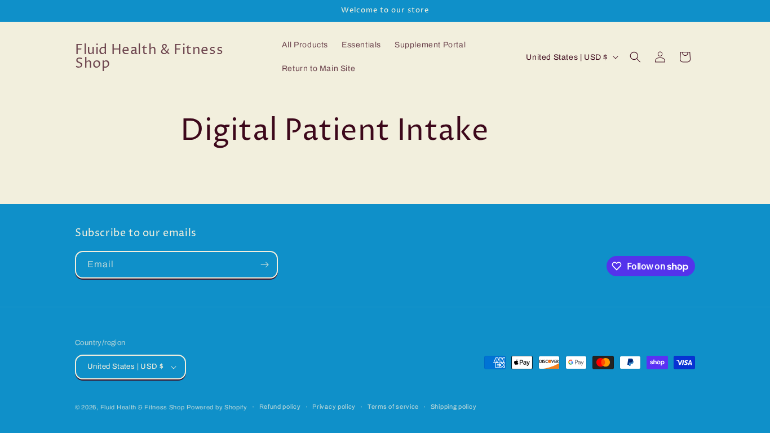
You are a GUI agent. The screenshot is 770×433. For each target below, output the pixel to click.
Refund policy (280, 406)
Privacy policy (334, 406)
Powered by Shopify (217, 407)
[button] (635, 57)
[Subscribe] (264, 265)
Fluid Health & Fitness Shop (142, 407)
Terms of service (393, 406)
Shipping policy (454, 406)
